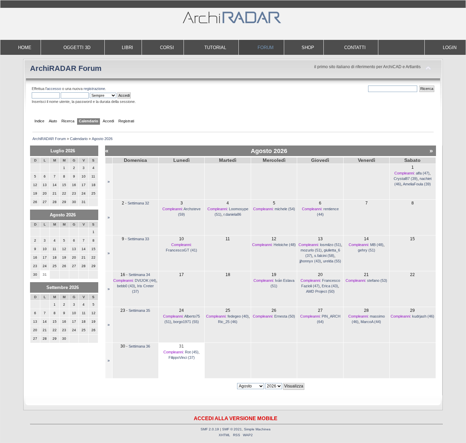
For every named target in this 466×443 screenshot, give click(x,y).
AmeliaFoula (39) (417, 184)
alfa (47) (422, 173)
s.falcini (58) (324, 256)
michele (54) (285, 209)
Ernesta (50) (284, 316)
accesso (54, 89)
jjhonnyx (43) (310, 261)
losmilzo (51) (330, 245)
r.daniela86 (232, 214)
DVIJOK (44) (145, 280)
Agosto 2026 (63, 214)
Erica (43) (330, 286)
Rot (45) (192, 352)
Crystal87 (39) (406, 179)
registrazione (94, 89)
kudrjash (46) (423, 316)
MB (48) (376, 245)
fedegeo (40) (238, 316)
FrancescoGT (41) (181, 250)
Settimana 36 (139, 346)
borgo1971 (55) (186, 322)
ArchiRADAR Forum (66, 68)
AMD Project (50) (320, 291)
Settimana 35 (139, 310)
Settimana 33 (138, 239)
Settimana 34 (139, 275)
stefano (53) (377, 280)
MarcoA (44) (371, 322)
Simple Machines (257, 429)
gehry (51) (366, 250)
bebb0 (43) (126, 286)
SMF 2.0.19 (210, 429)
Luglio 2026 (62, 150)
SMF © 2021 (232, 429)
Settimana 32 (138, 203)
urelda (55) (332, 261)
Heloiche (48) (285, 245)
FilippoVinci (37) (182, 357)
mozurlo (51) (311, 250)
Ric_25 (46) (227, 322)
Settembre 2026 (62, 287)
